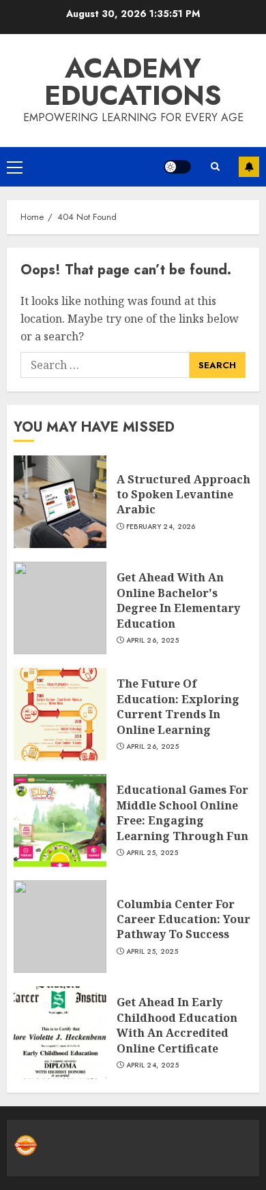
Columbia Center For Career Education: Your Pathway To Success (183, 919)
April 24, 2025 (152, 1065)
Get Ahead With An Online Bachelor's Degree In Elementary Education (178, 600)
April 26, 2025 (152, 640)
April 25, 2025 (152, 853)
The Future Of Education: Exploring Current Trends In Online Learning (178, 706)
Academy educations (133, 81)
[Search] (215, 166)
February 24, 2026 (161, 527)
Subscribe (249, 167)
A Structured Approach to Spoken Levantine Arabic (183, 494)
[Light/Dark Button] (177, 167)
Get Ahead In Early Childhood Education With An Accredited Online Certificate (177, 1025)
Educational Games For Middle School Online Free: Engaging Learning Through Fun (182, 812)
